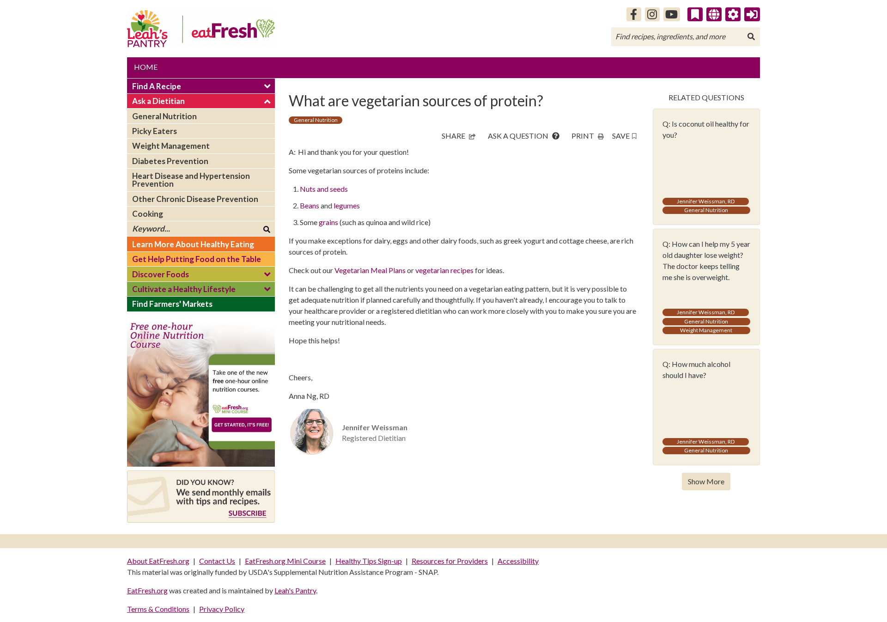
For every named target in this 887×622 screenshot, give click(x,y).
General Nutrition (164, 116)
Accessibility (518, 560)
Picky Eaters (154, 131)
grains (329, 222)
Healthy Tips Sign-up (368, 560)
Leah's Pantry (295, 590)
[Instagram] (652, 14)
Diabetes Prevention (170, 161)
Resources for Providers (450, 560)
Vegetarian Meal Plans (370, 270)
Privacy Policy (221, 608)
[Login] (752, 14)
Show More (706, 481)
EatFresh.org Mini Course (285, 560)
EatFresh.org (147, 590)
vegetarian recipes (444, 270)
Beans (309, 205)
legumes (347, 205)
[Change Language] (714, 14)
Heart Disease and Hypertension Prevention (191, 180)
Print (582, 135)
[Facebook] (633, 14)
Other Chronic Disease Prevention (195, 199)
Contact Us (217, 560)
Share (453, 135)
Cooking (147, 214)
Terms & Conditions (158, 608)
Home (146, 66)
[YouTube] (671, 14)
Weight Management (171, 146)
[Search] (751, 36)
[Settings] (733, 14)
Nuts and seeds (324, 188)
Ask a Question (519, 135)
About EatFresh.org (158, 560)
